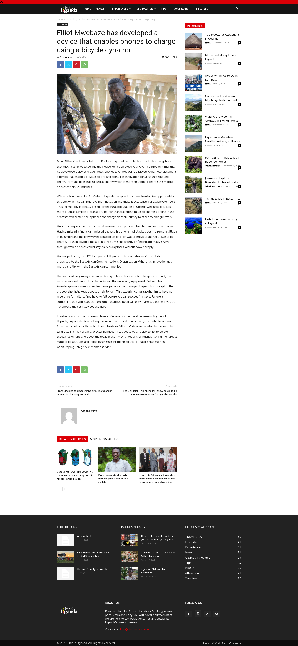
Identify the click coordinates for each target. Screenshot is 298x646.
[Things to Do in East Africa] (193, 205)
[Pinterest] (76, 64)
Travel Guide (179, 9)
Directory (235, 642)
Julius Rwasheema (212, 166)
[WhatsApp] (84, 64)
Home (87, 9)
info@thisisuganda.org (135, 629)
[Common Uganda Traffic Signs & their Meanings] (129, 556)
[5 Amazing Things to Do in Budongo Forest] (193, 164)
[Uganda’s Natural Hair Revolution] (129, 573)
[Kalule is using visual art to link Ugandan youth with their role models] (117, 459)
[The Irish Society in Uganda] (65, 573)
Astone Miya (66, 56)
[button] (237, 9)
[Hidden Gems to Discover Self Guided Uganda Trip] (65, 557)
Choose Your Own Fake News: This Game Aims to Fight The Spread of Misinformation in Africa (75, 475)
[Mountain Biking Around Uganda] (193, 61)
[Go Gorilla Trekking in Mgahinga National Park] (193, 102)
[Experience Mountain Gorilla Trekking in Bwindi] (193, 143)
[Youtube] (216, 614)
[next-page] (64, 489)
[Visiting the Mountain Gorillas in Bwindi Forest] (193, 123)
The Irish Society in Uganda (92, 569)
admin (208, 43)
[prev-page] (59, 489)
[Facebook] (60, 64)
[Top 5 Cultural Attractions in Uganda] (193, 41)
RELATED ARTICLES (72, 439)
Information (144, 9)
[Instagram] (198, 613)
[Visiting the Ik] (65, 540)
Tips (163, 9)
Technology (72, 19)
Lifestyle (202, 9)
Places (100, 9)
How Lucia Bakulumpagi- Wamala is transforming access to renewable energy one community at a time (157, 478)
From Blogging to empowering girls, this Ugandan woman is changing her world (84, 392)
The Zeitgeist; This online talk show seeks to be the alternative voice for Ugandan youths (150, 392)
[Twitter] (68, 64)
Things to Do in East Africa (222, 198)
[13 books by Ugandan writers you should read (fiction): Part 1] (129, 540)
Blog (206, 642)
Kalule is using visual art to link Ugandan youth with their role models (113, 478)
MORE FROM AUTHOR (105, 439)
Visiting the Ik (84, 536)
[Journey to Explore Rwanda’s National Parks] (193, 184)
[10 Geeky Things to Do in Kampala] (193, 82)
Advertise (218, 642)
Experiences (120, 9)
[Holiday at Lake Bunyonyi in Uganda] (193, 225)
